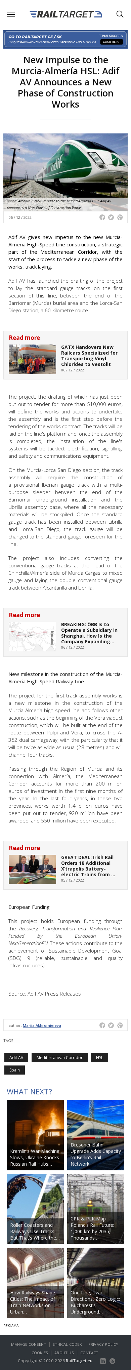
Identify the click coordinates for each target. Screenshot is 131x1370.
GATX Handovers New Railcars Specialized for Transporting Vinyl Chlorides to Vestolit (89, 355)
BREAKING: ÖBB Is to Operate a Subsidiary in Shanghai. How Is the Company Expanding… (89, 632)
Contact (89, 1352)
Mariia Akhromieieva (42, 1025)
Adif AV (16, 1057)
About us (64, 1352)
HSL (99, 1057)
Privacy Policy (103, 1344)
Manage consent (28, 1344)
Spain (14, 1070)
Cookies (40, 1352)
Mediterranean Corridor (60, 1057)
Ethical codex (67, 1344)
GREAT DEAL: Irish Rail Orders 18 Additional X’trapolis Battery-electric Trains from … (88, 865)
